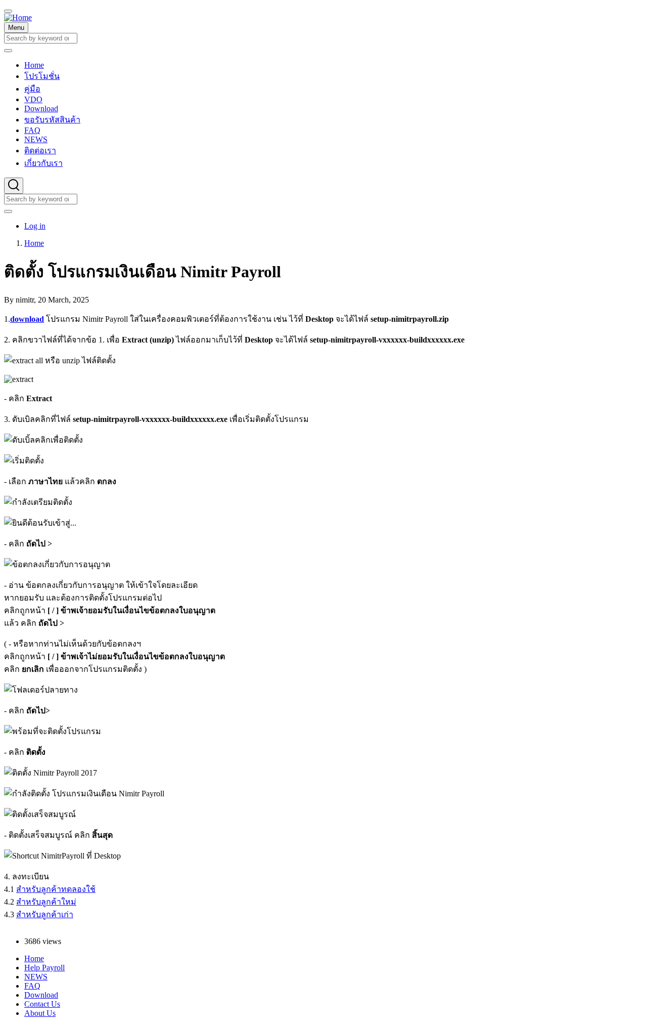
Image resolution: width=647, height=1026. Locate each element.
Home (34, 243)
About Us (40, 1013)
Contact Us (42, 1004)
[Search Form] (13, 186)
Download (41, 995)
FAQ (32, 985)
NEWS (36, 976)
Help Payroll (44, 967)
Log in (34, 226)
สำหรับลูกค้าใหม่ (46, 901)
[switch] (8, 11)
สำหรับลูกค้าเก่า (44, 914)
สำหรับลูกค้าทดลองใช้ (56, 889)
